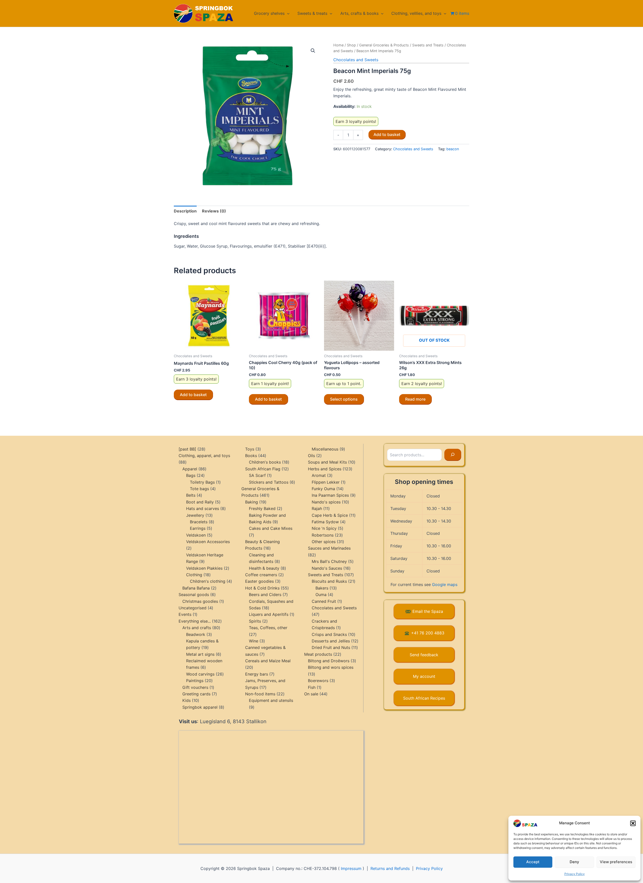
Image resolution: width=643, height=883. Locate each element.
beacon (452, 149)
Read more (415, 399)
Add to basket (386, 134)
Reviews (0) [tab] (214, 210)
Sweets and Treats (428, 45)
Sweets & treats (312, 13)
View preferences (616, 861)
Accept (533, 861)
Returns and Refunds (390, 868)
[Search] (452, 455)
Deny (574, 861)
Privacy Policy (574, 874)
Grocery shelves (269, 13)
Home (338, 45)
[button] (632, 823)
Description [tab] (185, 210)
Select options (344, 399)
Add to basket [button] (193, 394)
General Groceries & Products (384, 45)
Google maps (444, 584)
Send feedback (424, 654)
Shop (351, 45)
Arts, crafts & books (359, 13)
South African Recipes (424, 698)
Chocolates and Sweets (355, 59)
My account (424, 676)
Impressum (351, 868)
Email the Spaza (427, 611)
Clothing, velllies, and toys (416, 13)
